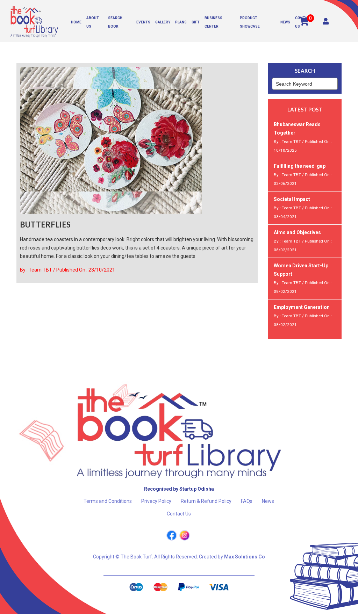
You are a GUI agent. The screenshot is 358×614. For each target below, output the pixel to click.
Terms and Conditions (108, 501)
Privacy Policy (156, 501)
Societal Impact (292, 199)
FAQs (246, 501)
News (285, 22)
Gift (196, 22)
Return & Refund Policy (206, 501)
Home (76, 22)
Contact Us (303, 22)
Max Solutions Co (244, 556)
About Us (92, 22)
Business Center (213, 22)
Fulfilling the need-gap (299, 166)
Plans (181, 22)
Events (143, 22)
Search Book (115, 22)
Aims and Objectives (297, 232)
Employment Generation (302, 307)
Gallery (162, 22)
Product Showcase (250, 22)
